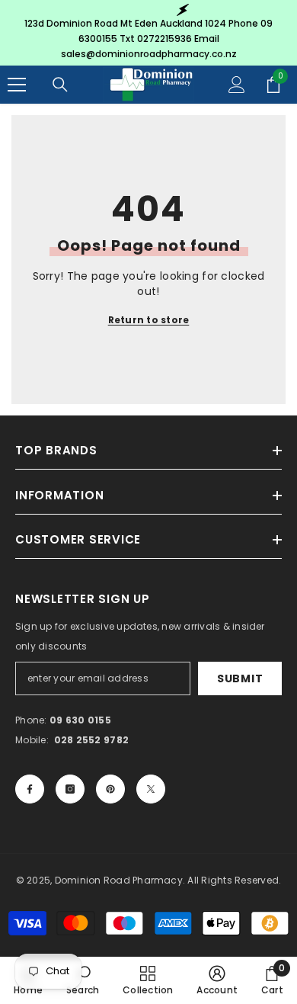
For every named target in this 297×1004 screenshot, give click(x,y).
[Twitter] (150, 789)
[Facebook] (29, 789)
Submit (240, 678)
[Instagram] (70, 789)
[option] (148, 33)
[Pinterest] (110, 789)
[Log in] (236, 84)
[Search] (60, 84)
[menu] (17, 84)
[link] (83, 980)
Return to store (149, 319)
